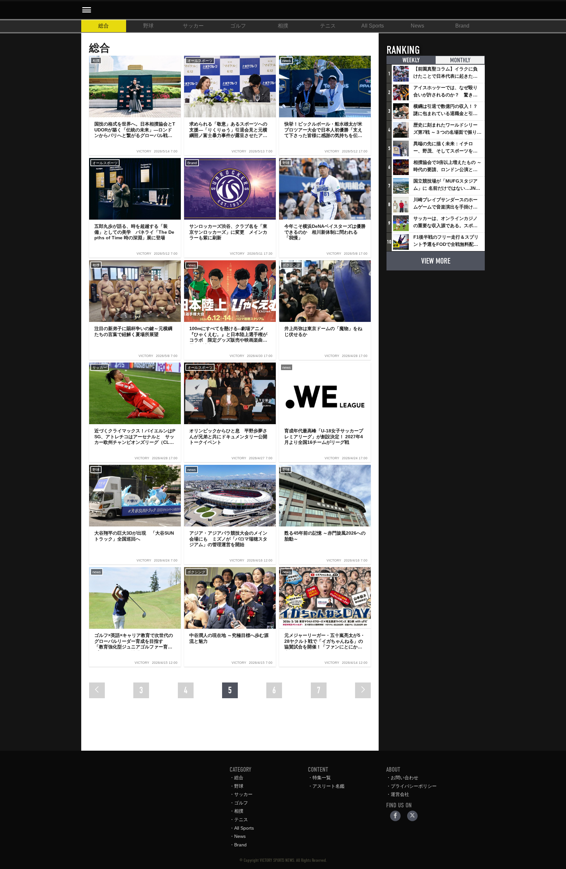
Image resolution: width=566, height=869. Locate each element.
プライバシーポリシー (414, 786)
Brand (462, 26)
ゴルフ (238, 26)
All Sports (372, 26)
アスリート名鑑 (328, 786)
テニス (328, 26)
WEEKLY (411, 60)
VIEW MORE (435, 261)
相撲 (283, 26)
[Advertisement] (436, 317)
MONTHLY (460, 60)
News (417, 26)
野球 (148, 26)
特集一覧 (321, 777)
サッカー (193, 26)
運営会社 (400, 794)
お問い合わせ (404, 777)
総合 (103, 26)
